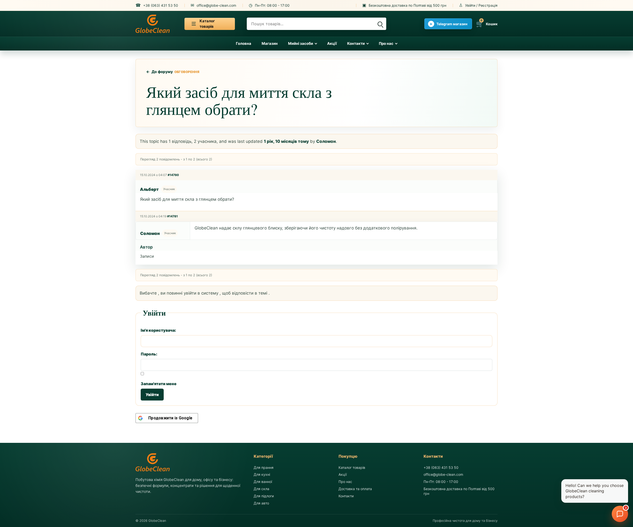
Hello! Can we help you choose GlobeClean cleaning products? (594, 491)
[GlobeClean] (153, 24)
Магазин (270, 43)
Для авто (261, 503)
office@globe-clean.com (443, 474)
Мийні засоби (300, 43)
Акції (332, 43)
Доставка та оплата (355, 489)
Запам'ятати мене (159, 383)
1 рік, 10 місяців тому (286, 141)
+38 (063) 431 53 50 (441, 467)
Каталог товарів (352, 467)
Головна (243, 43)
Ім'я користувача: (158, 330)
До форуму (159, 71)
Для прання (263, 467)
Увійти (152, 394)
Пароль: (149, 353)
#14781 (172, 216)
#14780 (173, 175)
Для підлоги (264, 496)
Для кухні (262, 474)
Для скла (261, 489)
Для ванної (263, 481)
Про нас (386, 43)
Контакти (356, 43)
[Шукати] (379, 24)
